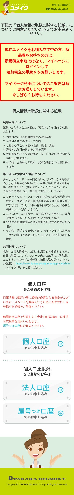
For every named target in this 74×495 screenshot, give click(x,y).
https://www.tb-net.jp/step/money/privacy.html (43, 263)
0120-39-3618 (59, 8)
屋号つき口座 (11, 325)
